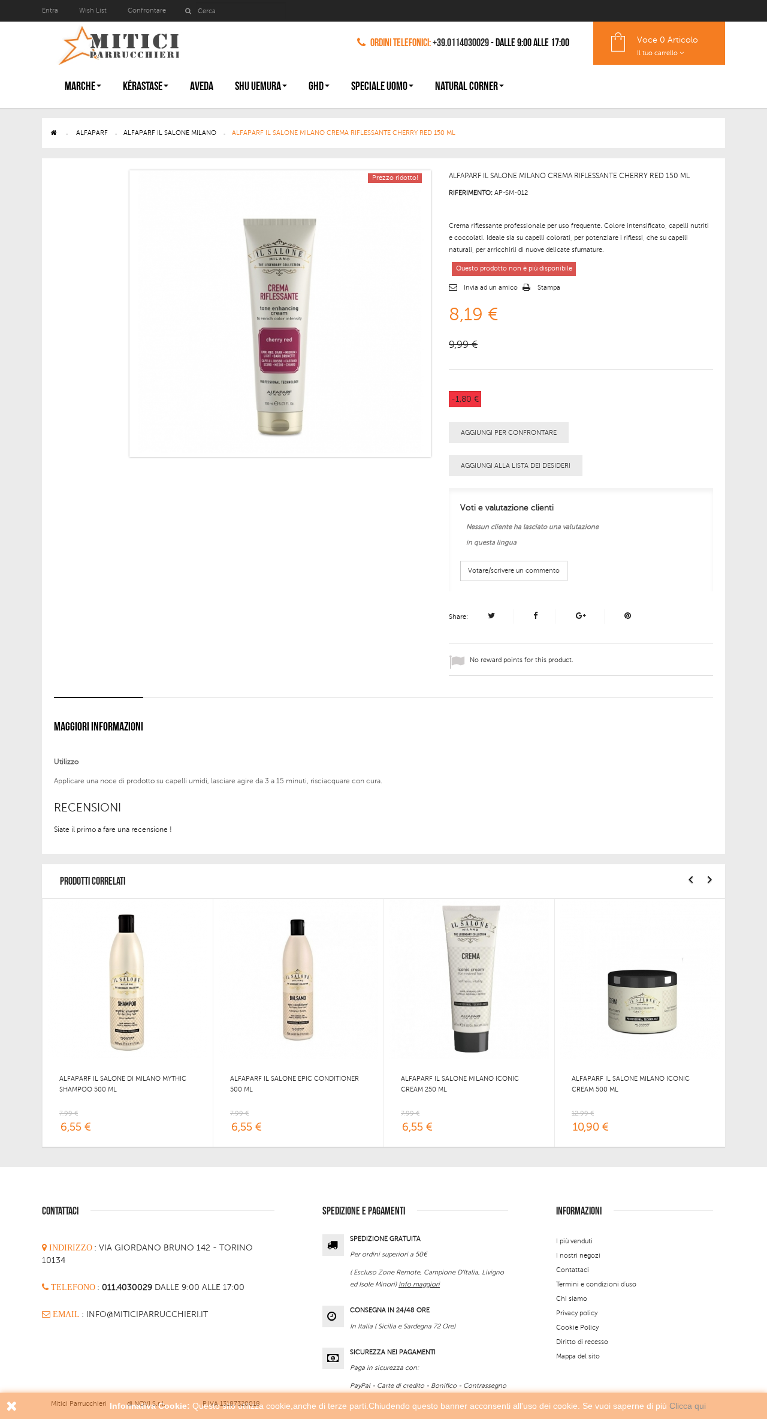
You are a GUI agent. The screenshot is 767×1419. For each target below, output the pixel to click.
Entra (51, 10)
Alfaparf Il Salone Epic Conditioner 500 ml (294, 1084)
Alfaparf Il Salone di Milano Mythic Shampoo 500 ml (122, 1084)
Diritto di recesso (582, 1342)
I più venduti (574, 1241)
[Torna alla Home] (54, 133)
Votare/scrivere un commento (514, 571)
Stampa (548, 287)
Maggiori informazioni (98, 727)
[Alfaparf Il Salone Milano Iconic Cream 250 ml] (469, 978)
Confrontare (147, 10)
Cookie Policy (577, 1327)
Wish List (93, 10)
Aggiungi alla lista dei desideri (515, 466)
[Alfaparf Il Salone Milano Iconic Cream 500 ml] (640, 978)
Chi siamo (571, 1299)
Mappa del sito (578, 1356)
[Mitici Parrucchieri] (118, 43)
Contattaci (572, 1270)
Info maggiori (419, 1284)
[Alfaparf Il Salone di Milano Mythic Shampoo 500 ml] (128, 978)
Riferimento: (471, 193)
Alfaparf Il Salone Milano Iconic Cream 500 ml (631, 1084)
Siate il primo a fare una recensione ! (113, 829)
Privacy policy (576, 1313)
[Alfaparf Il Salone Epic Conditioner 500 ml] (298, 978)
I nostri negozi (578, 1255)
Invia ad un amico (491, 287)
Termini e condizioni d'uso (596, 1284)
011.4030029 (128, 1287)
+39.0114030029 (461, 43)
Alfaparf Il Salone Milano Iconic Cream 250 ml (460, 1084)
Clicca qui (687, 1406)
